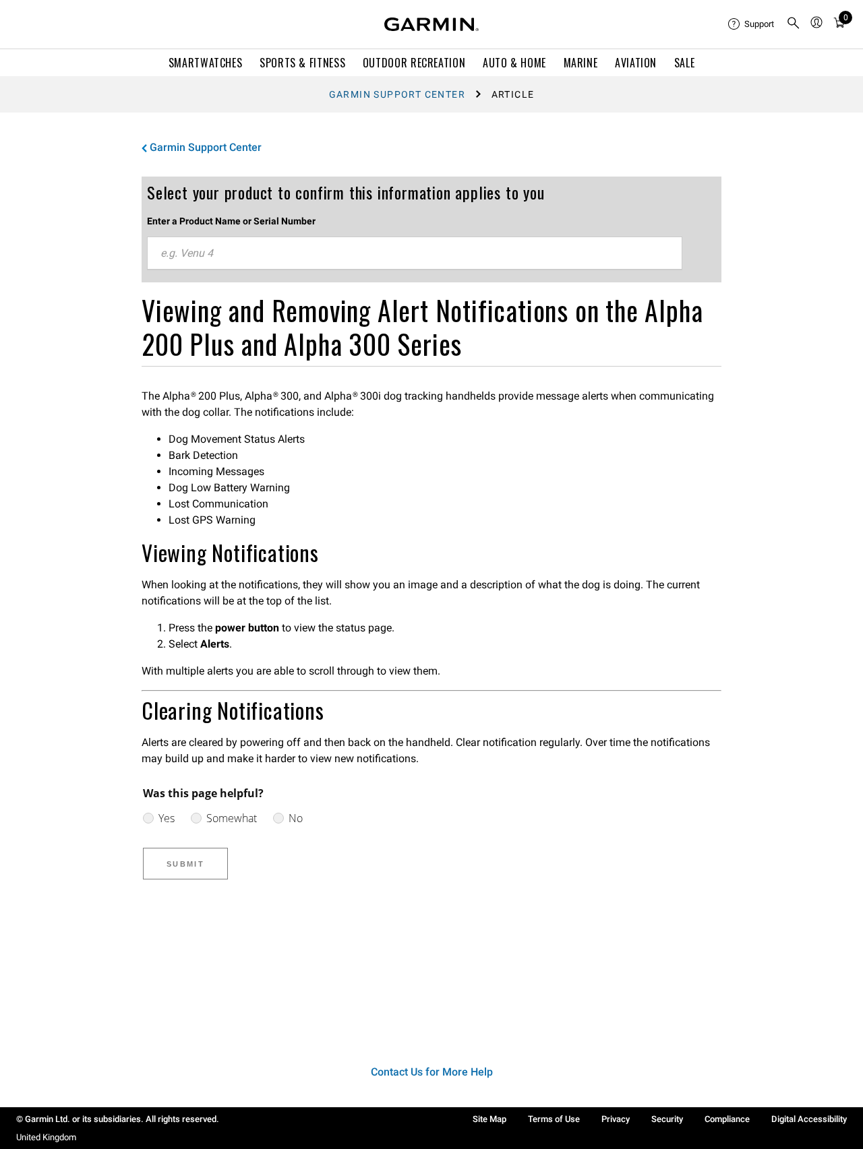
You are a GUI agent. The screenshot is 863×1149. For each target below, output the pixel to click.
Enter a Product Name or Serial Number (231, 221)
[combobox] (414, 253)
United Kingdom (46, 1137)
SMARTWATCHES (206, 63)
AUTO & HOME (514, 63)
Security (667, 1119)
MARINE (581, 63)
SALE (684, 63)
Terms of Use (554, 1119)
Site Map (489, 1119)
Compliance (727, 1119)
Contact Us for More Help (432, 1071)
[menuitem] (751, 24)
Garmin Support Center (397, 94)
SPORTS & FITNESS (302, 63)
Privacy (615, 1119)
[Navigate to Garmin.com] (431, 24)
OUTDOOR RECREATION (414, 63)
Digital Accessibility (809, 1119)
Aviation (636, 63)
